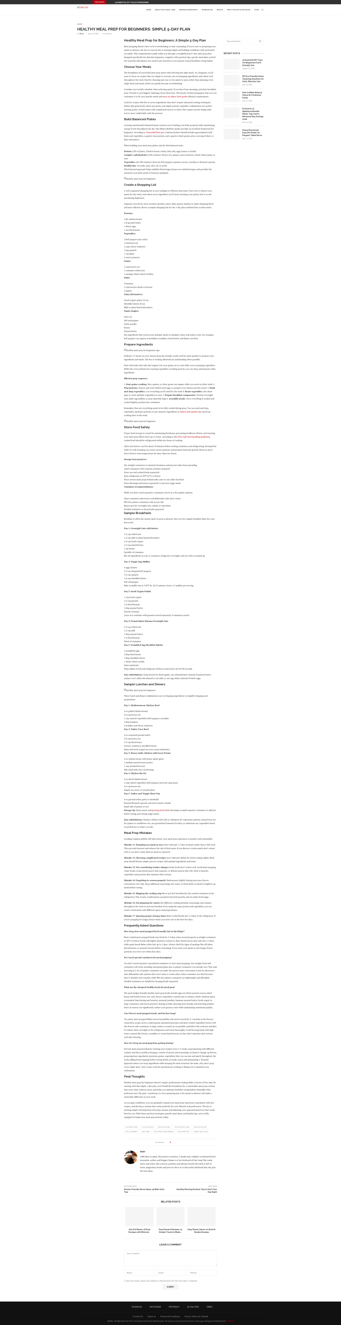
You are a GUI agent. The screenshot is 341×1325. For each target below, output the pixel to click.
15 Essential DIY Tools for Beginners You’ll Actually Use (252, 62)
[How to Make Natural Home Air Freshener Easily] (232, 96)
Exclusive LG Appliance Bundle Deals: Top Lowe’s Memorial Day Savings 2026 (252, 114)
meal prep (146, 1132)
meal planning (131, 1132)
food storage (147, 1127)
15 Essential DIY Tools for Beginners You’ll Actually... (141, 2)
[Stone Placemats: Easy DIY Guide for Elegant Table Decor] (232, 134)
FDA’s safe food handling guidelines (194, 436)
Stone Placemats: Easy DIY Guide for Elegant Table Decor (252, 132)
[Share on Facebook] (179, 1142)
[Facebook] (235, 2)
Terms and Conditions (170, 1316)
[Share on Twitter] (181, 1142)
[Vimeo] (247, 2)
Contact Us (138, 1316)
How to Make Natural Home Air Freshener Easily (252, 95)
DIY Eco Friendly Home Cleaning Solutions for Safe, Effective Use (253, 78)
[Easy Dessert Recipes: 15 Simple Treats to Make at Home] (170, 1216)
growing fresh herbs (161, 810)
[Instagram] (238, 2)
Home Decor (207, 10)
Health (220, 10)
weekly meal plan (201, 1132)
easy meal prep (131, 1127)
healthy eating (164, 1127)
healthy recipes (200, 1127)
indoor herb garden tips (191, 411)
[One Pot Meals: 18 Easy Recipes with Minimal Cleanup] (139, 1216)
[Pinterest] (241, 2)
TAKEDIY (230, 1321)
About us (151, 1316)
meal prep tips (183, 1132)
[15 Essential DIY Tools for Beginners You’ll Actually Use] (232, 64)
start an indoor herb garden (175, 96)
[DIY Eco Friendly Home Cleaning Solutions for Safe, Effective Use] (232, 80)
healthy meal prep (182, 1127)
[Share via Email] (187, 1142)
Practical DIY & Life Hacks (238, 10)
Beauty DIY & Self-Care (165, 10)
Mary (82, 33)
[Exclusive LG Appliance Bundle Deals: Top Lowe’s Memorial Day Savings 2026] (232, 112)
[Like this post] (173, 1142)
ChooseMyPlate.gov (155, 132)
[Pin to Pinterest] (184, 1142)
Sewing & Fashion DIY (188, 10)
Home (148, 10)
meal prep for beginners (164, 1132)
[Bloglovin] (244, 2)
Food (256, 10)
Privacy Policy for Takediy (196, 1316)
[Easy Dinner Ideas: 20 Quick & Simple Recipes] (201, 1216)
